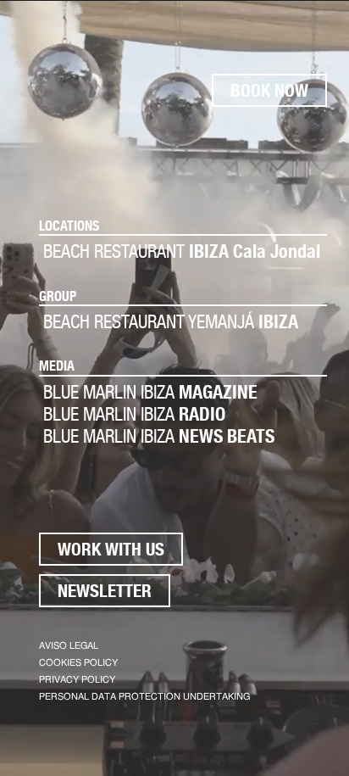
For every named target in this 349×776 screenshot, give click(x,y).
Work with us (111, 549)
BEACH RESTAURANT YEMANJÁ (170, 321)
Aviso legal (68, 645)
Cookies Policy (78, 662)
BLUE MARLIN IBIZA (150, 392)
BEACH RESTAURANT (181, 251)
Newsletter (105, 590)
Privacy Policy (77, 679)
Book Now (269, 90)
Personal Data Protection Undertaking (144, 696)
